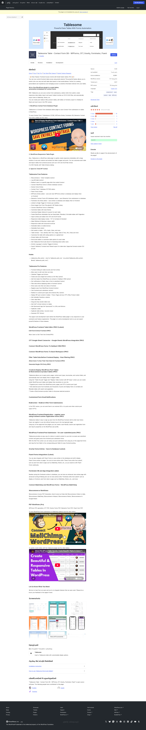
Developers (63, 712)
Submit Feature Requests (64, 73)
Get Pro (39, 73)
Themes (35, 710)
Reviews (40, 62)
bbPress (117, 712)
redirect (105, 95)
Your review (94, 127)
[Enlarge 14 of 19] (84, 603)
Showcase (35, 707)
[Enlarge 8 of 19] (64, 618)
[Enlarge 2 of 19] (45, 618)
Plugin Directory (10, 7)
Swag (89, 714)
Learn (61, 707)
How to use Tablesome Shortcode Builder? (41, 671)
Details (32, 62)
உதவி (116, 62)
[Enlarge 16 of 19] (84, 633)
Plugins (35, 712)
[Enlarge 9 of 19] (64, 633)
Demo (30, 73)
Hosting (8, 712)
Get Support (52, 73)
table (110, 95)
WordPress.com (119, 707)
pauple (62, 688)
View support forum (96, 143)
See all (115, 127)
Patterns (35, 714)
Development (59, 62)
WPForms (114, 95)
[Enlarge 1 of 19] (45, 603)
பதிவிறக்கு (113, 54)
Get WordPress (139, 2)
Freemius (34, 691)
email (115, 92)
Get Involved (90, 707)
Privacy (8, 714)
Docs (34, 73)
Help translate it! (84, 12)
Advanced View (95, 99)
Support (62, 710)
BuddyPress (118, 714)
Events (89, 710)
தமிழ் (22, 721)
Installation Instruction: (35, 666)
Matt (116, 710)
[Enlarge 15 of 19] (84, 618)
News (7, 710)
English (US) (114, 88)
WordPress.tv (64, 714)
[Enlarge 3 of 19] (45, 633)
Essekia (42, 56)
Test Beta (46, 73)
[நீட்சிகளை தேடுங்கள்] (22, 17)
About (7, 707)
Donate (89, 712)
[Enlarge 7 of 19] (64, 603)
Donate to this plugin (96, 159)
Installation (49, 62)
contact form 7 (109, 92)
